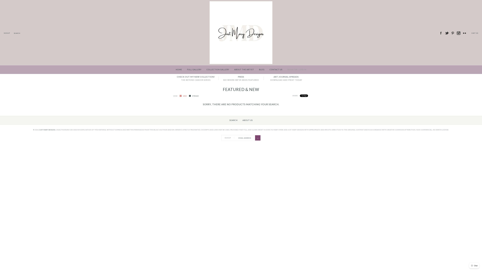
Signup (7, 33)
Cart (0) (474, 33)
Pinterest (452, 33)
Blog (261, 69)
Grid (185, 96)
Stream (195, 96)
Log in (302, 69)
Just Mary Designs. (47, 130)
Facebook (441, 33)
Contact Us (275, 69)
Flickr (464, 33)
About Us (248, 120)
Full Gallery (194, 69)
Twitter (446, 33)
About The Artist (244, 69)
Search (233, 120)
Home (179, 69)
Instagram (458, 33)
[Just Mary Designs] (241, 3)
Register (292, 69)
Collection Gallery (217, 69)
